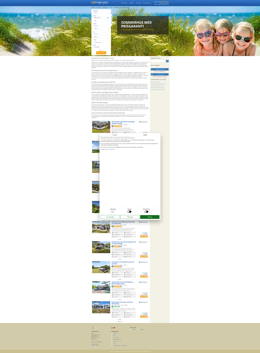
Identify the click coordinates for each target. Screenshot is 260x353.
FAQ (114, 335)
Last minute (138, 3)
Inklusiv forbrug (98, 42)
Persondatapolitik (117, 339)
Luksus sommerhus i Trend (157, 85)
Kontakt (115, 333)
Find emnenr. (124, 3)
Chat (157, 4)
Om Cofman (115, 337)
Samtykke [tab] (114, 134)
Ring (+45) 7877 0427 (160, 69)
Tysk (114, 327)
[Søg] (167, 61)
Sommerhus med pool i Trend (157, 87)
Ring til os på (162, 1)
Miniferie (132, 3)
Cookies (115, 341)
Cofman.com (94, 339)
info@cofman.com (164, 4)
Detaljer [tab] (145, 134)
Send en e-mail (160, 74)
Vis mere (119, 239)
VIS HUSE (102, 53)
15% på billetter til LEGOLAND (120, 345)
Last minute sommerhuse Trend (158, 83)
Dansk (112, 327)
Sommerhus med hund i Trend (158, 89)
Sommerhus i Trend (155, 82)
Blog (114, 343)
